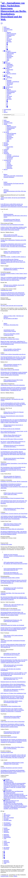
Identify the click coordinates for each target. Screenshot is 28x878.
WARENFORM (4, 876)
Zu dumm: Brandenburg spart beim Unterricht (11, 767)
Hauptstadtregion (11, 35)
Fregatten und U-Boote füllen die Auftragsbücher (12, 529)
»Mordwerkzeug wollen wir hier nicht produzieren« (13, 385)
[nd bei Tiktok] (7, 48)
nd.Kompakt (9, 64)
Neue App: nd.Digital (9, 817)
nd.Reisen (6, 845)
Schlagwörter (7, 842)
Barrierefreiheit (7, 837)
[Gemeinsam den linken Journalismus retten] (14, 702)
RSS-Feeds (6, 849)
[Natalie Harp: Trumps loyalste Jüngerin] (14, 365)
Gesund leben (10, 69)
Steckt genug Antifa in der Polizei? (9, 737)
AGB (5, 838)
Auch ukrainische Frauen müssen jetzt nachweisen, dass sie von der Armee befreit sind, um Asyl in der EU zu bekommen (14, 502)
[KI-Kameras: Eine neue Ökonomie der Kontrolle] (14, 220)
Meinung (9, 32)
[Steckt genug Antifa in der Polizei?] (14, 733)
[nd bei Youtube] (7, 49)
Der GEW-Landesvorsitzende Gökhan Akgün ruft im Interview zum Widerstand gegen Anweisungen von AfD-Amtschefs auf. (13, 646)
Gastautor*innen (7, 824)
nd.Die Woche (10, 65)
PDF (5, 816)
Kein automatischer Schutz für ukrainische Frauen (12, 498)
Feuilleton (9, 36)
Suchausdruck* (7, 114)
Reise (8, 60)
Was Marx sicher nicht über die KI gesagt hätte (12, 305)
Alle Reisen (9, 77)
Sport (8, 37)
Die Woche (9, 39)
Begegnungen (10, 56)
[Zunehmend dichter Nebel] (14, 748)
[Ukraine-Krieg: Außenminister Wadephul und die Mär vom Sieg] (14, 236)
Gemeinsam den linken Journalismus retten (11, 706)
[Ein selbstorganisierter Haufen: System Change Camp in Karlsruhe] (14, 269)
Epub (8, 816)
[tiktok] (7, 105)
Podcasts (9, 40)
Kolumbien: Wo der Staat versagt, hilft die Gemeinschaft (14, 481)
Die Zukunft (6, 847)
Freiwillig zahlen (7, 820)
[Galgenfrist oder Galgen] (14, 286)
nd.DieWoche (10, 83)
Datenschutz (6, 835)
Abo (2, 23)
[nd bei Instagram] (7, 45)
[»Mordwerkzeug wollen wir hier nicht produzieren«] (14, 381)
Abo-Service (10, 84)
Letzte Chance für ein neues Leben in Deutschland (12, 721)
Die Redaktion (7, 822)
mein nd (5, 112)
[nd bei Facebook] (4, 855)
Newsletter (9, 41)
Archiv (5, 841)
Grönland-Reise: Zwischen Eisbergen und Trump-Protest (14, 513)
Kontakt (5, 828)
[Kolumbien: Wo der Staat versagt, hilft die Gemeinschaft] (14, 477)
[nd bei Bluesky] (7, 44)
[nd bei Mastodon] (7, 43)
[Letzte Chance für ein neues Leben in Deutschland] (14, 717)
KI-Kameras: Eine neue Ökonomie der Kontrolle (12, 224)
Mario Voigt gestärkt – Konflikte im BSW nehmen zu (13, 256)
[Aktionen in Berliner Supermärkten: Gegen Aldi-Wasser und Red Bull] (14, 459)
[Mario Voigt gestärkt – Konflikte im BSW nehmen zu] (14, 253)
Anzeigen (6, 830)
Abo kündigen (7, 815)
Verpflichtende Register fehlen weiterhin (10, 577)
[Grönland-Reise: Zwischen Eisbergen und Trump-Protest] (14, 509)
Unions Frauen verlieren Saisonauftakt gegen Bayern (13, 354)
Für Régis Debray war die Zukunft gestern (11, 609)
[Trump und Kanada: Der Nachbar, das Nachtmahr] (14, 621)
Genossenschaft (7, 109)
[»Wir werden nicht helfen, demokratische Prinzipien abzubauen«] (14, 636)
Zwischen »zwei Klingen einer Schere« (10, 339)
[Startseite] (14, 11)
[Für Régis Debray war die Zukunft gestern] (14, 606)
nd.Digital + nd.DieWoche (13, 81)
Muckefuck (9, 67)
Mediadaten (6, 832)
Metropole (9, 57)
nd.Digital (9, 80)
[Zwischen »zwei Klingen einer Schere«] (14, 335)
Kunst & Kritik (10, 53)
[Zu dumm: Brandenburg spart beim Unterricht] (14, 764)
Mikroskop (9, 55)
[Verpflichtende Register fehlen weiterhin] (14, 573)
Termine (5, 75)
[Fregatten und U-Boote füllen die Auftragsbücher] (14, 525)
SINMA (15, 876)
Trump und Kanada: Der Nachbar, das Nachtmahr (12, 625)
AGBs (8, 85)
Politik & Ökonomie (11, 33)
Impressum (6, 834)
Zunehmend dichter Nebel (7, 752)
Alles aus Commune (11, 73)
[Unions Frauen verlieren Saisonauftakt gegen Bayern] (14, 350)
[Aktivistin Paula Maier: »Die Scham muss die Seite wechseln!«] (14, 589)
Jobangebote (6, 829)
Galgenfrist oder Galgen (6, 290)
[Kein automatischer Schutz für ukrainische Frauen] (14, 494)
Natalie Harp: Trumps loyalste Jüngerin (10, 369)
